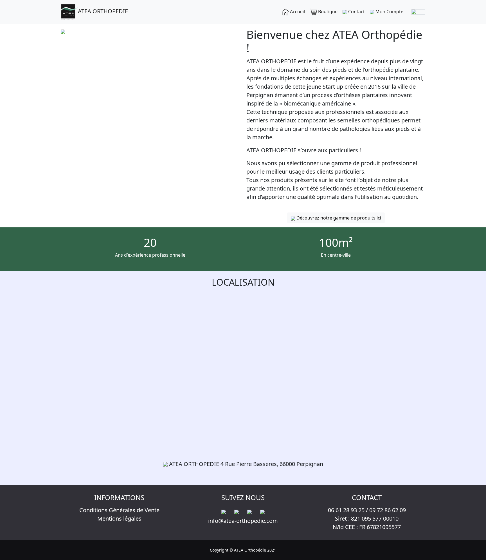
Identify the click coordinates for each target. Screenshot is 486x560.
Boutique (327, 11)
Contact (356, 11)
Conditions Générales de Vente (119, 510)
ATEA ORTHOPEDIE (103, 11)
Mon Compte (388, 11)
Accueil (297, 11)
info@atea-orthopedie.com (243, 521)
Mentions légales (119, 518)
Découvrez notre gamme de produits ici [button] (338, 218)
